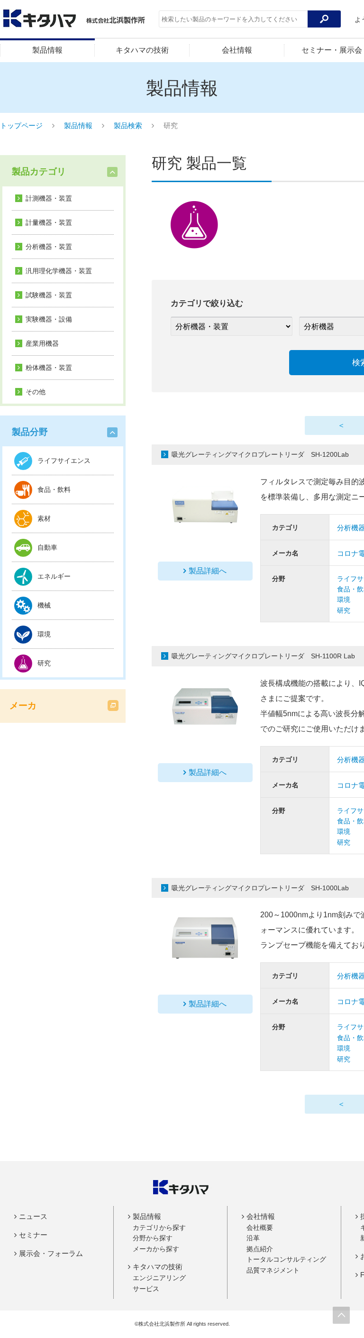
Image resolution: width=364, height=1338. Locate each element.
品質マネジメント (273, 1270)
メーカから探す (156, 1249)
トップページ (21, 125)
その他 (36, 392)
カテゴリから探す (159, 1227)
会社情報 (237, 50)
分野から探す (153, 1238)
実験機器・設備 (49, 319)
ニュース (33, 1216)
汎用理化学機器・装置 (59, 271)
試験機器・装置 (49, 295)
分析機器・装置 (49, 246)
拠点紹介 (259, 1249)
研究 (343, 610)
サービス (146, 1288)
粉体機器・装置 (49, 367)
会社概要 (259, 1227)
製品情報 (47, 50)
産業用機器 (42, 343)
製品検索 (128, 125)
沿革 (253, 1238)
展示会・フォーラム (51, 1253)
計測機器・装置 (49, 198)
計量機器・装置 (49, 222)
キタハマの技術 (142, 50)
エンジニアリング (159, 1278)
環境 (343, 599)
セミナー (33, 1235)
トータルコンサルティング (286, 1259)
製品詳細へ (208, 571)
